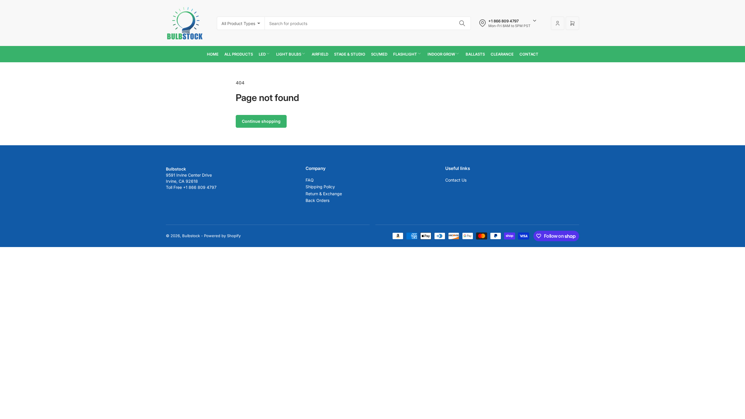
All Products (238, 54)
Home (213, 54)
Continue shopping (261, 121)
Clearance (502, 54)
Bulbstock (191, 235)
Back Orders (317, 200)
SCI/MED (379, 54)
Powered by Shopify (222, 235)
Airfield (320, 54)
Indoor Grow (441, 54)
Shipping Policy (320, 186)
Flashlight (405, 54)
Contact (528, 54)
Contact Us (455, 179)
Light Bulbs (288, 54)
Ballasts (475, 54)
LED (262, 54)
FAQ (310, 179)
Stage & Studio (349, 54)
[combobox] (368, 23)
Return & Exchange (324, 193)
